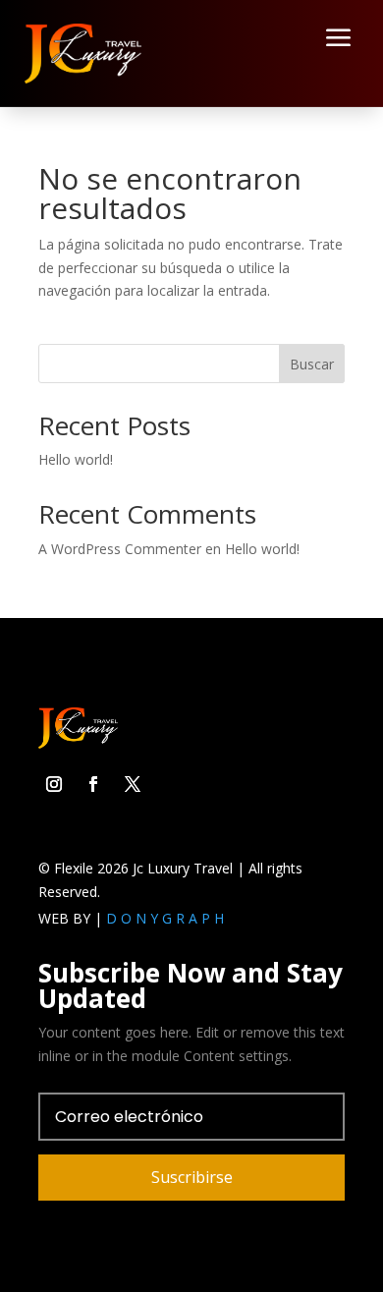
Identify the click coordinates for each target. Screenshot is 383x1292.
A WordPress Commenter (119, 548)
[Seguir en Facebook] (93, 784)
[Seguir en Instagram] (54, 784)
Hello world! (75, 459)
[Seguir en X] (132, 784)
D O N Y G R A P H (165, 918)
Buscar (312, 364)
